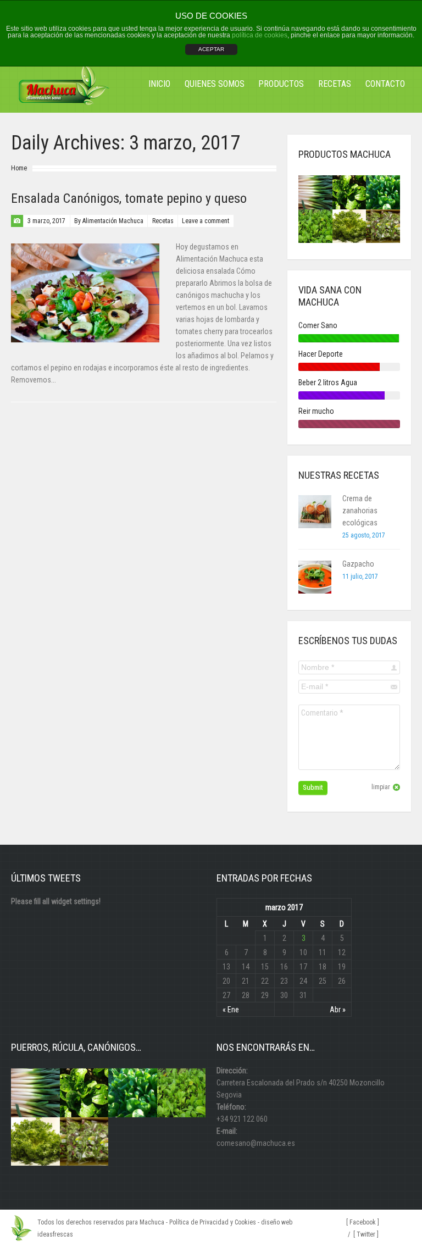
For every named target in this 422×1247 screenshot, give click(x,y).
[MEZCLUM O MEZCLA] (383, 226)
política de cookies (259, 35)
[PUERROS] (315, 192)
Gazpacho (358, 563)
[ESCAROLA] (349, 226)
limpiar (380, 787)
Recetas (163, 221)
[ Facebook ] (362, 1222)
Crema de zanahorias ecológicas (359, 510)
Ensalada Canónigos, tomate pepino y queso (129, 198)
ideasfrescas (55, 1234)
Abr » (338, 1009)
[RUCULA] (315, 226)
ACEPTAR (211, 49)
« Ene (231, 1009)
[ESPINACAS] (383, 192)
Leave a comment (205, 221)
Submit (313, 787)
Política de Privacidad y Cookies (212, 1222)
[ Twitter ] (366, 1234)
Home (19, 168)
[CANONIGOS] (349, 192)
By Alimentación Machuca (108, 221)
